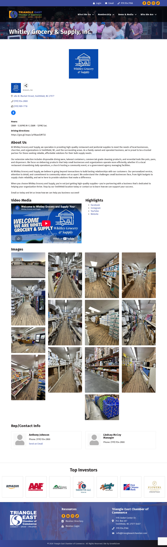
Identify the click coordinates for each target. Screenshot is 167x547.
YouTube (95, 211)
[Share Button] (26, 85)
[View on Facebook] (13, 114)
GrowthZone (115, 544)
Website (94, 214)
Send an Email (36, 443)
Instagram (96, 208)
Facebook (95, 205)
